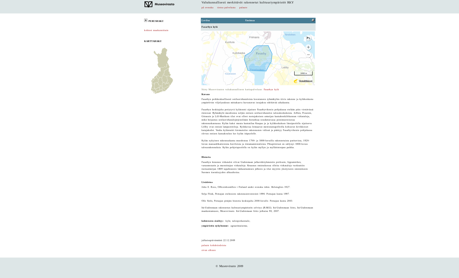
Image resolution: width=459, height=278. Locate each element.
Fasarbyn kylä (271, 89)
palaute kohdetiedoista (214, 245)
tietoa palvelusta (226, 7)
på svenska (207, 7)
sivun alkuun (209, 250)
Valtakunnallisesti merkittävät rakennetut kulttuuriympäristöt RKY (248, 2)
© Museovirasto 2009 (229, 266)
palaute (243, 7)
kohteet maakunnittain (156, 30)
